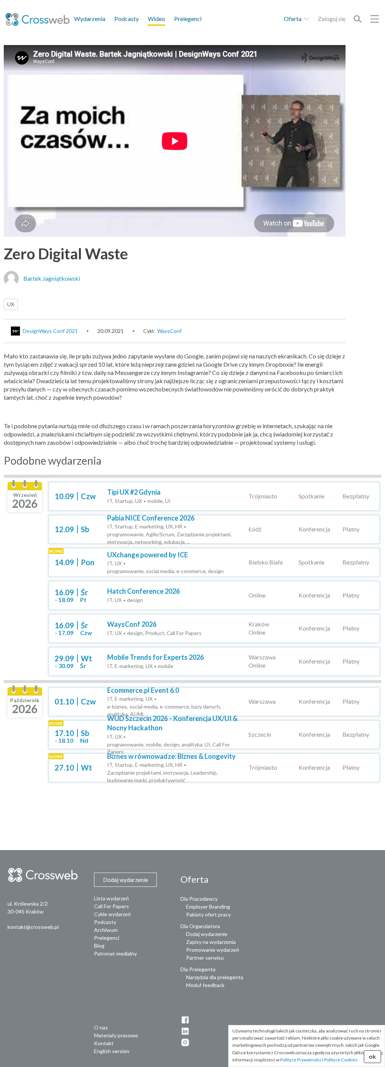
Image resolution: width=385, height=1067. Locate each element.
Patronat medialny (115, 953)
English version (111, 1051)
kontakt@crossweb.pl (33, 927)
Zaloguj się (332, 18)
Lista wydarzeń (111, 898)
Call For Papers (111, 906)
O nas (101, 1027)
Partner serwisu (205, 957)
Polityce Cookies (341, 1059)
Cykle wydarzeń (112, 914)
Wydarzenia (89, 18)
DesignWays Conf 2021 (50, 331)
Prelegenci (188, 18)
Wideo (156, 18)
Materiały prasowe (116, 1035)
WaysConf (169, 331)
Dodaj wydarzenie (206, 934)
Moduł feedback (205, 985)
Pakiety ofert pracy (208, 914)
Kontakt (104, 1043)
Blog (99, 945)
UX (10, 304)
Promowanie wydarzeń (212, 950)
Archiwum (106, 930)
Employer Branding (208, 906)
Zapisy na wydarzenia (211, 942)
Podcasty (126, 18)
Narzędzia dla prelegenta (214, 977)
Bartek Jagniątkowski (51, 278)
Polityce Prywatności (300, 1059)
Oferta (293, 18)
